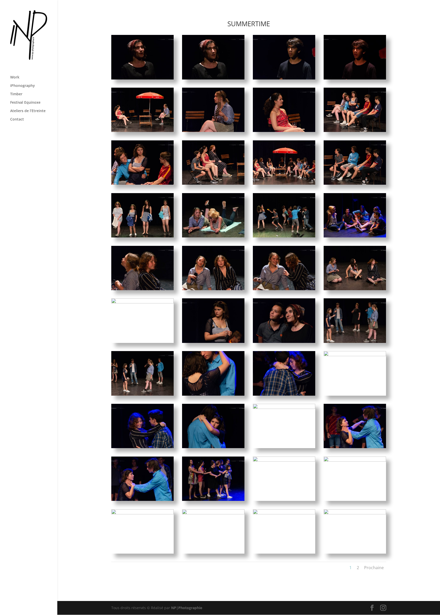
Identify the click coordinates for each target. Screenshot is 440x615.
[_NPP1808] (355, 446)
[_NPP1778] (284, 130)
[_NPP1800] (142, 394)
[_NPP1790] (142, 288)
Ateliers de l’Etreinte (28, 111)
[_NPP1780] (142, 183)
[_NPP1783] (284, 183)
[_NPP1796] (213, 341)
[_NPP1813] (355, 460)
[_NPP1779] (355, 130)
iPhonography (22, 86)
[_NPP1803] (355, 354)
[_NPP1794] (355, 288)
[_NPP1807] (284, 407)
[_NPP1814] (142, 513)
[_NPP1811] (213, 499)
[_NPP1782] (213, 183)
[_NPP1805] (213, 446)
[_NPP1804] (142, 446)
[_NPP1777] (213, 130)
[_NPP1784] (355, 183)
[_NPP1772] (142, 78)
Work (14, 77)
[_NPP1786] (213, 236)
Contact (17, 119)
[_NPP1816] (284, 513)
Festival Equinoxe (25, 103)
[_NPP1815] (213, 513)
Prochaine (374, 567)
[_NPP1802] (284, 394)
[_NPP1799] (355, 341)
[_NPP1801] (213, 394)
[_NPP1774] (284, 78)
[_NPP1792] (284, 288)
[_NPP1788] (355, 236)
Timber (16, 94)
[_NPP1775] (355, 78)
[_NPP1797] (284, 341)
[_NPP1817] (355, 513)
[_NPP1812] (284, 460)
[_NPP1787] (284, 236)
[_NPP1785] (142, 236)
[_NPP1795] (142, 302)
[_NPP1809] (142, 499)
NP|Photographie (186, 607)
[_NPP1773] (213, 78)
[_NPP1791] (213, 288)
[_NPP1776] (142, 130)
